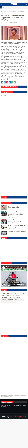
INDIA (20, 293)
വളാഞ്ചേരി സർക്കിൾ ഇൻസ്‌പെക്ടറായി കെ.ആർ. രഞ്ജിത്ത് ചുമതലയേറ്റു (16, 206)
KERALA (3, 293)
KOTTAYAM (4, 299)
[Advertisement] (14, 250)
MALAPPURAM (9, 293)
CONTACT (19, 414)
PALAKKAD (21, 299)
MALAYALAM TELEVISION (7, 22)
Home (2, 11)
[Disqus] (14, 144)
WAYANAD (18, 295)
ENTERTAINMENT (17, 297)
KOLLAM (3, 301)
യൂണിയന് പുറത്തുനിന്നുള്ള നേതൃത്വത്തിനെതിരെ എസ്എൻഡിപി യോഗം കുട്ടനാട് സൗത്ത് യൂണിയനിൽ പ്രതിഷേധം (16, 213)
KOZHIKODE (10, 299)
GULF (24, 293)
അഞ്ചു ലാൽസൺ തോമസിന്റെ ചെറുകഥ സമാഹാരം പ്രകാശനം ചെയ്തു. (16, 220)
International (4, 297)
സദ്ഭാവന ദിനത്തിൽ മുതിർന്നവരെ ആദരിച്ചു (17, 231)
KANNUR (10, 297)
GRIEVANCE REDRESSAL (11, 414)
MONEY (15, 299)
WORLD (13, 301)
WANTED (8, 301)
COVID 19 (15, 293)
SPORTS (3, 295)
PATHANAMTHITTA (10, 295)
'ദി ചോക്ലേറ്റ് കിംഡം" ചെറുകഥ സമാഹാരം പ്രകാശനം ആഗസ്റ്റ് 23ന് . (17, 226)
